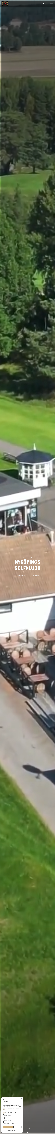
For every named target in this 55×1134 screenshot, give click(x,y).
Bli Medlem (36, 575)
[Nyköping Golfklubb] (5, 3)
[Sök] (48, 3)
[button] (12, 1130)
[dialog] (12, 1115)
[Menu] (51, 3)
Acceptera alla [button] (8, 1127)
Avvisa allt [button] (17, 1127)
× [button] (21, 1098)
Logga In (46, 3)
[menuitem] (48, 3)
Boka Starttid (23, 575)
